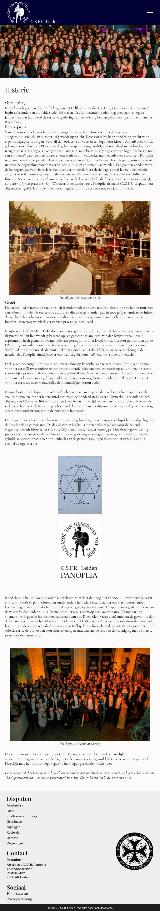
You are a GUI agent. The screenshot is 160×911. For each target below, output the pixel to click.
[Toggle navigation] (150, 12)
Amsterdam (15, 805)
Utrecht (12, 838)
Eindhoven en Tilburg (22, 816)
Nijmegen (13, 827)
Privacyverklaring (19, 899)
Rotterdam (14, 832)
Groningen (14, 821)
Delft (10, 811)
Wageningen (16, 843)
